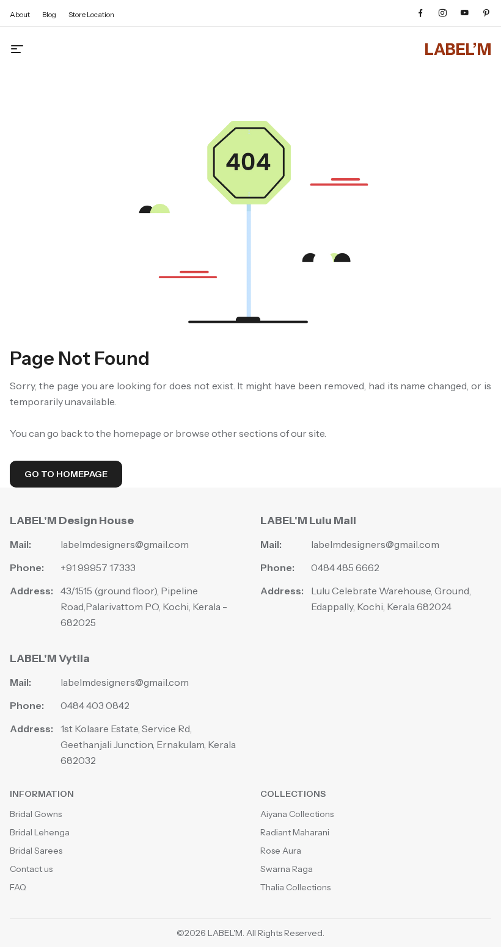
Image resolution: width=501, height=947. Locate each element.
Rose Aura (280, 850)
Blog (49, 14)
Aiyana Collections (297, 813)
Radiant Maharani (294, 832)
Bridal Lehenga (40, 832)
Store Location (91, 14)
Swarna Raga (286, 868)
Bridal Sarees (36, 850)
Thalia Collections (295, 887)
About (20, 14)
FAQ (18, 887)
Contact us (31, 868)
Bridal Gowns (36, 813)
